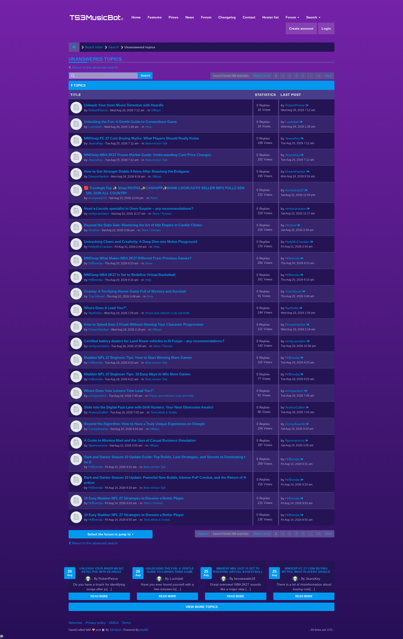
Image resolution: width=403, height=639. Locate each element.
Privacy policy (96, 623)
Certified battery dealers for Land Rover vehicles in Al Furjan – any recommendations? (154, 341)
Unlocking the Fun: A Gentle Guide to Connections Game (130, 122)
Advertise (75, 623)
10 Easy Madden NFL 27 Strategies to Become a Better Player (134, 498)
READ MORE (99, 596)
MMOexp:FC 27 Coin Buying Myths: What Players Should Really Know (141, 138)
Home (136, 17)
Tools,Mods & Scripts (164, 412)
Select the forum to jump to (109, 534)
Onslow (93, 230)
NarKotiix (95, 313)
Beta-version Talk (156, 143)
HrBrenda (95, 263)
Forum (206, 17)
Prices (173, 17)
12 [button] (318, 75)
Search (312, 17)
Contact (249, 17)
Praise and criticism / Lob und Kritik (167, 313)
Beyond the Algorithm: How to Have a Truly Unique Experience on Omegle (144, 424)
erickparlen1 (97, 396)
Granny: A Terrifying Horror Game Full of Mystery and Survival (135, 291)
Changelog (227, 17)
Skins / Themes (162, 213)
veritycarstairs (98, 213)
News (189, 17)
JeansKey (95, 143)
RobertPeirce (98, 110)
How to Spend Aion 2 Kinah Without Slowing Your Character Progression (143, 324)
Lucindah (95, 127)
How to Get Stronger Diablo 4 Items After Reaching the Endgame (136, 171)
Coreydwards (98, 429)
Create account (301, 28)
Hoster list (270, 17)
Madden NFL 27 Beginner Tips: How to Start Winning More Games (138, 358)
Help (149, 127)
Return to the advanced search (95, 67)
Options (203, 533)
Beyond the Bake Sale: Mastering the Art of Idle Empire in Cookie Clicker (143, 225)
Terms (126, 623)
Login (326, 28)
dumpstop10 (97, 198)
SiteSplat (115, 630)
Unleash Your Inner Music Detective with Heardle (123, 105)
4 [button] (296, 75)
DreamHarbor (98, 176)
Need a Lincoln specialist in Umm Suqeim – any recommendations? (138, 208)
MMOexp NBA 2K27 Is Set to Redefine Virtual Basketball (129, 275)
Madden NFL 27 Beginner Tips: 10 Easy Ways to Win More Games (137, 374)
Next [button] (328, 75)
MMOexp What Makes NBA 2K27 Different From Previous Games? (137, 258)
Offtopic (156, 110)
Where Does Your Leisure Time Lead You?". (119, 391)
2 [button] (283, 75)
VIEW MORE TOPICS (202, 607)
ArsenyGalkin (98, 412)
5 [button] (303, 75)
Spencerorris (97, 445)
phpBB (143, 630)
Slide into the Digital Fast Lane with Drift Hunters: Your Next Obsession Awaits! (148, 407)
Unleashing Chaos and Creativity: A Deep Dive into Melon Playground (140, 242)
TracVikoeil (96, 296)
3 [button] (289, 75)
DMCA (113, 623)
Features (155, 17)
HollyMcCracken (100, 246)
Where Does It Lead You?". (106, 308)
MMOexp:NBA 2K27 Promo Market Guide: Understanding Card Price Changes (147, 155)
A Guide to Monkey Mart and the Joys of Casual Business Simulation (140, 440)
